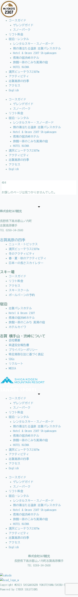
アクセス (14, 85)
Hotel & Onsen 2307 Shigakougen (35, 52)
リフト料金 (16, 34)
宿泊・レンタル (19, 38)
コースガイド (17, 20)
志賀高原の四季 (19, 81)
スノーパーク (21, 29)
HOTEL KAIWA (21, 67)
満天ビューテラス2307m (24, 71)
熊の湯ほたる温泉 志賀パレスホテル (37, 48)
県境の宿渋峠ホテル (26, 57)
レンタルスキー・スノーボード (33, 43)
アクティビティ (19, 76)
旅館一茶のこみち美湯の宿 (30, 62)
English (14, 90)
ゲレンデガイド (23, 25)
